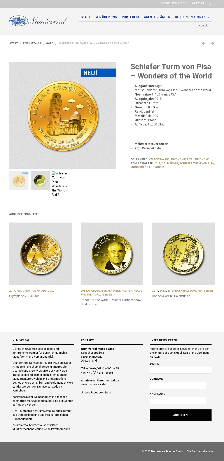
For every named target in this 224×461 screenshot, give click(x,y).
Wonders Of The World (147, 167)
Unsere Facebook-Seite (96, 392)
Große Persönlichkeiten (114, 290)
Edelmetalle (32, 43)
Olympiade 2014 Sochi (24, 296)
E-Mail (154, 363)
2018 (152, 158)
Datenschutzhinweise (174, 3)
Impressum (198, 3)
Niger (174, 163)
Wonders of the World (192, 158)
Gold (49, 43)
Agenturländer (157, 17)
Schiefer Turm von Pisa (196, 163)
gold (165, 163)
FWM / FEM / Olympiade (31, 290)
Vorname (156, 378)
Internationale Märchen (185, 290)
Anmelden (180, 415)
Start (86, 17)
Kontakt (204, 25)
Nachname (157, 393)
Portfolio (130, 17)
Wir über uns (106, 17)
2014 (12, 290)
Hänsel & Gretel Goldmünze (171, 296)
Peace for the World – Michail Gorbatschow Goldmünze (111, 302)
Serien (169, 158)
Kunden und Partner (192, 17)
